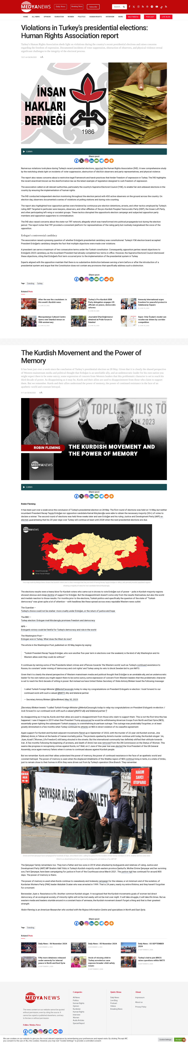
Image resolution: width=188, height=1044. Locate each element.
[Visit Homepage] (36, 6)
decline (50, 595)
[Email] (96, 160)
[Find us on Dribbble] (147, 6)
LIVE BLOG (166, 17)
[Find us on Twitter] (134, 6)
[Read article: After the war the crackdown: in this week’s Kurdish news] (28, 303)
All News (36, 17)
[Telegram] (101, 160)
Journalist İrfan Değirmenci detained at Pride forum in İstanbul (100, 319)
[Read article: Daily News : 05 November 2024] (78, 947)
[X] (81, 160)
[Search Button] (124, 6)
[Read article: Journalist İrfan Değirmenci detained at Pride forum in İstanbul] (78, 321)
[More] (111, 160)
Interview (76, 1015)
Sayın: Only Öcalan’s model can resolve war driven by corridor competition (152, 319)
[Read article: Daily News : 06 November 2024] (28, 947)
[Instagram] (86, 160)
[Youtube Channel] (55, 1031)
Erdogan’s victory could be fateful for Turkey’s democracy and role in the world (58, 629)
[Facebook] (76, 160)
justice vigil (126, 871)
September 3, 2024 (146, 950)
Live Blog (114, 1000)
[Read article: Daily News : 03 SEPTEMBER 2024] (128, 947)
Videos (113, 1006)
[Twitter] (30, 1031)
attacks (84, 727)
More (120, 17)
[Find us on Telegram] (152, 6)
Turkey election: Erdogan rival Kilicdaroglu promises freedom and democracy (58, 620)
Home (25, 17)
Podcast (113, 1003)
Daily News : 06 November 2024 (52, 944)
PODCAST (150, 17)
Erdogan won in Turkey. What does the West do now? (46, 639)
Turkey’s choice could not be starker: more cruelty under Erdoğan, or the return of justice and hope (68, 611)
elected (119, 746)
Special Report (79, 1023)
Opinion (47, 17)
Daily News (114, 997)
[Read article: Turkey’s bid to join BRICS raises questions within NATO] (128, 961)
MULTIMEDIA (133, 17)
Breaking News (116, 1009)
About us (139, 1002)
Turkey (40, 283)
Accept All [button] (179, 1040)
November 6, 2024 (46, 947)
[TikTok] (45, 1031)
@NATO (61, 693)
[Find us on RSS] (143, 6)
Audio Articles (78, 1020)
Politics (81, 17)
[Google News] (60, 1031)
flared (82, 733)
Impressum (140, 997)
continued (142, 665)
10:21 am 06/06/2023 (29, 57)
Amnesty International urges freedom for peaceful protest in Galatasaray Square (152, 302)
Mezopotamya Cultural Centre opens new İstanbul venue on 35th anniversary (52, 319)
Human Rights (95, 17)
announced (86, 720)
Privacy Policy (140, 1007)
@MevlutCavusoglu (64, 689)
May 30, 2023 (71, 699)
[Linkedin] (91, 160)
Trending (30, 283)
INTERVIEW (110, 17)
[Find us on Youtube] (157, 6)
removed (106, 743)
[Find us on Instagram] (138, 6)
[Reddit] (106, 160)
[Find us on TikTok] (162, 6)
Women (71, 17)
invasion (72, 723)
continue (130, 759)
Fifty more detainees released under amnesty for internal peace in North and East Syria (52, 960)
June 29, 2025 (44, 305)
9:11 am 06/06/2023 (28, 393)
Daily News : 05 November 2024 (102, 944)
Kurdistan (59, 17)
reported (99, 168)
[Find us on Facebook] (129, 6)
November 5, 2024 (95, 947)
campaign (103, 881)
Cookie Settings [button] (165, 1040)
